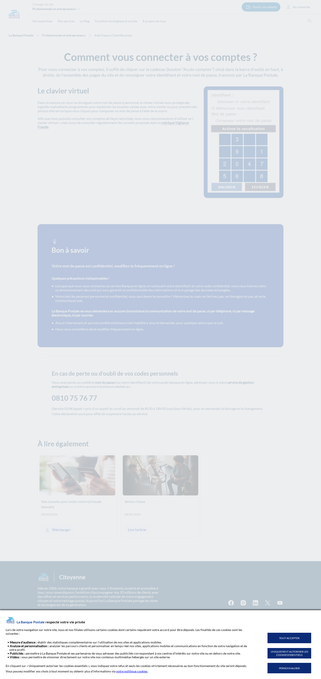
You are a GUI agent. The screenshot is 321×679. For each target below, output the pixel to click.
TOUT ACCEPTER (289, 638)
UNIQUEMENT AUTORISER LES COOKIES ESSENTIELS (289, 653)
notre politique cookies (131, 671)
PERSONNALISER (289, 668)
